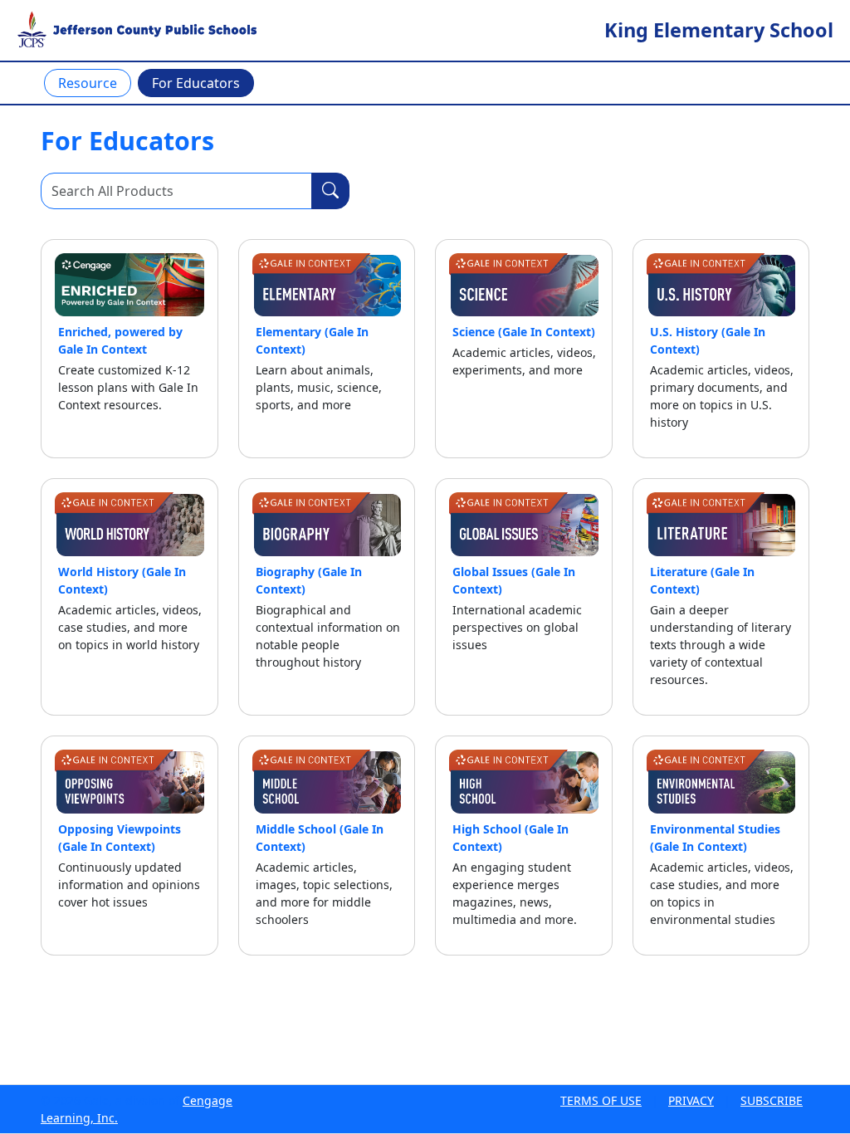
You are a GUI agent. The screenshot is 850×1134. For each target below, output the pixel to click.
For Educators (196, 83)
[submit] (330, 191)
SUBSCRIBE (771, 1100)
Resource (87, 83)
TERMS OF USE (601, 1100)
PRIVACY (691, 1100)
